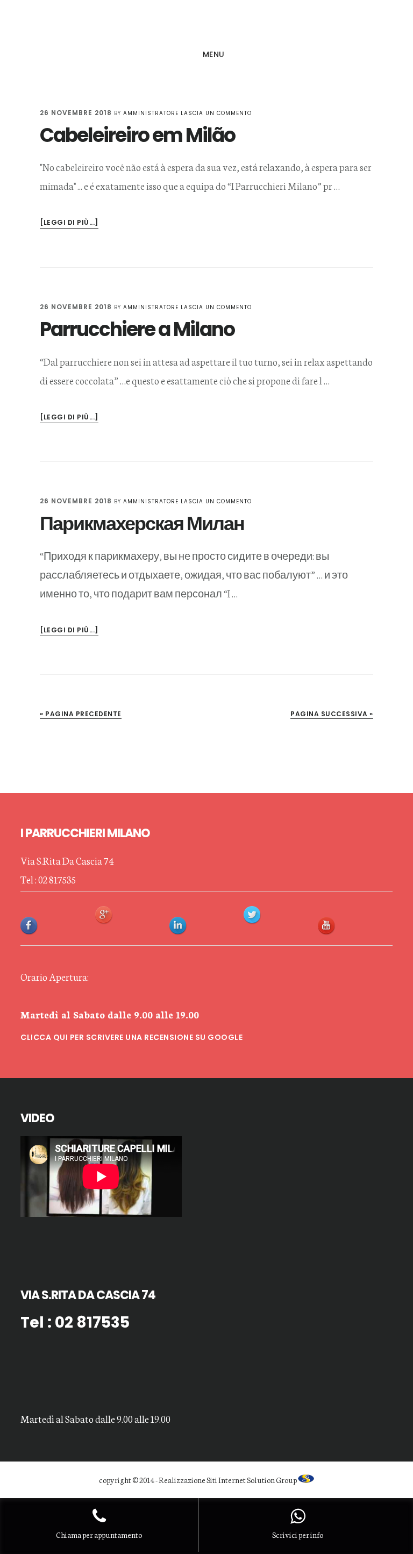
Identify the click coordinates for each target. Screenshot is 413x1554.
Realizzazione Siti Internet (202, 1479)
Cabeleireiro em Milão (137, 135)
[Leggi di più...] (69, 223)
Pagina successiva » (331, 713)
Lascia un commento (216, 113)
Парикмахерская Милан (142, 523)
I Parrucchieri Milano (206, 23)
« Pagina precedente (81, 713)
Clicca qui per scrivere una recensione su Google (131, 1037)
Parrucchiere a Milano (137, 329)
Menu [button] (214, 54)
